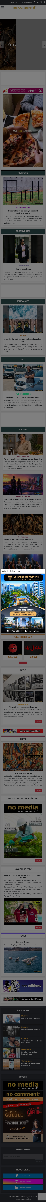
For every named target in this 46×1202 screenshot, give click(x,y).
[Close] (43, 571)
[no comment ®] (2, 8)
